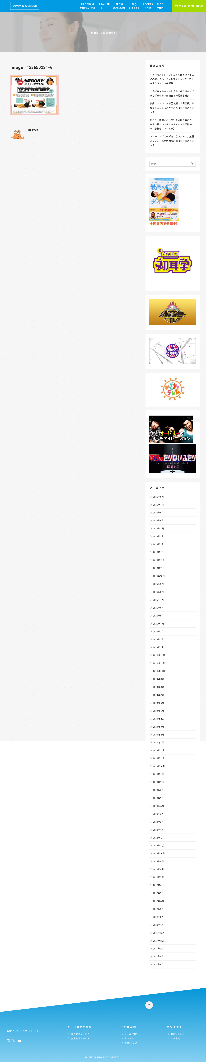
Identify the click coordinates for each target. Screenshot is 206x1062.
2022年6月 (158, 885)
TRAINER (104, 6)
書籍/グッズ (130, 1042)
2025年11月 (159, 568)
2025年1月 (158, 647)
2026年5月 (158, 520)
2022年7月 (158, 877)
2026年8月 (158, 496)
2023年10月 (159, 766)
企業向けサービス (80, 1038)
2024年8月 (158, 686)
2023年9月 (158, 774)
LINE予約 (175, 1038)
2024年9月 (158, 679)
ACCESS (148, 6)
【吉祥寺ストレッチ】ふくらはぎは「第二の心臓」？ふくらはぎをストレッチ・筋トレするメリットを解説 (172, 79)
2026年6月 (158, 512)
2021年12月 (159, 932)
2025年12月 (159, 560)
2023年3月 (158, 813)
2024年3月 (158, 726)
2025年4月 (158, 623)
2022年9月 (158, 861)
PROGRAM (87, 6)
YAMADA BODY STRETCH (107, 1057)
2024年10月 (159, 671)
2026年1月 (158, 552)
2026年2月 (158, 544)
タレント (129, 1038)
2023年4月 (158, 805)
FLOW (119, 6)
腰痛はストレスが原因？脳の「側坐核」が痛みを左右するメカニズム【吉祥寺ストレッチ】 (172, 108)
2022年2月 (158, 916)
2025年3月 (158, 631)
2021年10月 (159, 948)
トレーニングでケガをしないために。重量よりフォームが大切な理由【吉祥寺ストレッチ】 (172, 141)
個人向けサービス (80, 1034)
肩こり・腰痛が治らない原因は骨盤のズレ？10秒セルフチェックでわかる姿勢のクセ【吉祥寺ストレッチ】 (172, 124)
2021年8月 (158, 964)
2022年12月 (159, 837)
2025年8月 (158, 591)
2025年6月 (158, 607)
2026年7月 (158, 504)
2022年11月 (159, 845)
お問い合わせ (177, 1034)
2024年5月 (158, 710)
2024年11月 (159, 663)
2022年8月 (158, 869)
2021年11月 (158, 940)
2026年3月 (158, 536)
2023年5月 (158, 798)
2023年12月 (159, 750)
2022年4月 (158, 901)
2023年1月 (158, 829)
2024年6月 (158, 702)
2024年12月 (159, 655)
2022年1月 (158, 924)
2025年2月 (158, 639)
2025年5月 (158, 615)
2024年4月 (158, 718)
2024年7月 (158, 695)
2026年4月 (158, 528)
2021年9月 (158, 956)
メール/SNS (130, 1034)
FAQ (134, 6)
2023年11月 (159, 758)
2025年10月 (159, 576)
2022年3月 (158, 908)
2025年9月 (158, 583)
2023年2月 (158, 821)
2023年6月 (158, 790)
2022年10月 (159, 853)
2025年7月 (158, 599)
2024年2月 (158, 734)
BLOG (160, 6)
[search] (192, 163)
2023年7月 (158, 782)
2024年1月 (158, 742)
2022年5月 (158, 893)
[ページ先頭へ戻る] (149, 1005)
